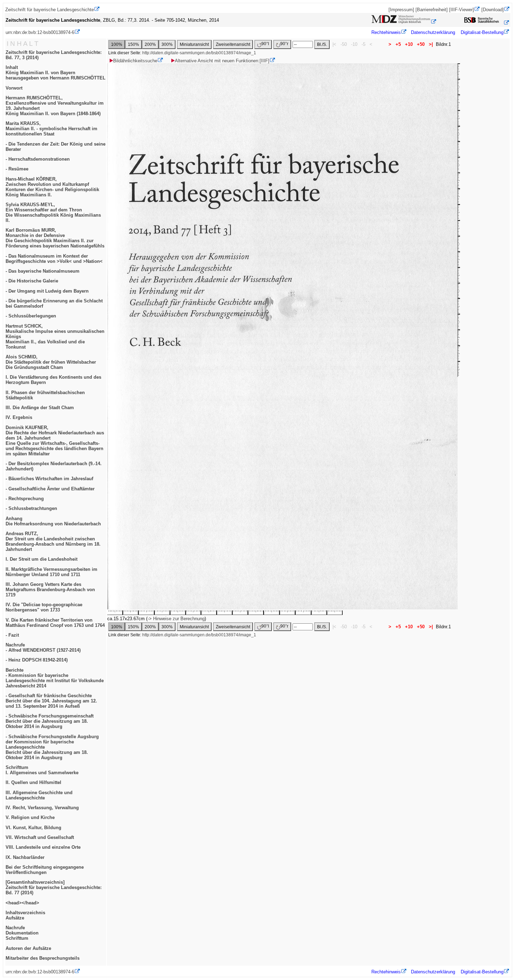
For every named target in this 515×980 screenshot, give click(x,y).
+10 (409, 44)
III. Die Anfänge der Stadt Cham (40, 407)
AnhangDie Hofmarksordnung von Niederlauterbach (53, 521)
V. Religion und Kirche (30, 817)
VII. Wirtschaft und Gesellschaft (40, 837)
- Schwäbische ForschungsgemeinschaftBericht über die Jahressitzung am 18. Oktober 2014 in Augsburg (50, 721)
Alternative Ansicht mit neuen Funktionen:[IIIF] (222, 60)
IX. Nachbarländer (25, 857)
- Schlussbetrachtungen (31, 508)
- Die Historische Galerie (32, 281)
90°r (284, 43)
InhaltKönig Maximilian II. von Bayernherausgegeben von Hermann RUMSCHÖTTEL (55, 72)
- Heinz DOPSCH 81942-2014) (37, 660)
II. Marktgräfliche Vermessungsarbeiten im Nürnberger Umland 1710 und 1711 (51, 572)
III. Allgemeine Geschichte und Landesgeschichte (39, 795)
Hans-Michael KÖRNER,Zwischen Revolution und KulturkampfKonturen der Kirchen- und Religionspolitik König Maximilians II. (52, 186)
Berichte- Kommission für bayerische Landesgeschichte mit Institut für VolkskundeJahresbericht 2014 (55, 677)
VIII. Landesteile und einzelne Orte (43, 847)
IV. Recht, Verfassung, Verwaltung (42, 807)
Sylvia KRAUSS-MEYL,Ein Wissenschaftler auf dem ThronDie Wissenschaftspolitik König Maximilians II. (53, 212)
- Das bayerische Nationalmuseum (43, 271)
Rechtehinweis (386, 32)
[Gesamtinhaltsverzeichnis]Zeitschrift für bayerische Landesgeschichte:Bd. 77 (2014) (54, 887)
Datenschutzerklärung (433, 32)
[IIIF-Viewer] (461, 9)
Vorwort (14, 88)
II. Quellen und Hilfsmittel (33, 782)
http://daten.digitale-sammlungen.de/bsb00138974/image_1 (199, 52)
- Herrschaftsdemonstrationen (38, 159)
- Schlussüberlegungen (31, 315)
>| (430, 44)
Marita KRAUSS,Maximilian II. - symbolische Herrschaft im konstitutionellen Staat (51, 128)
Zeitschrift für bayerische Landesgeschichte (49, 9)
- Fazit (12, 635)
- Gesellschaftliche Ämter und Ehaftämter (50, 488)
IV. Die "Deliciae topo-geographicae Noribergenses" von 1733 (44, 607)
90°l (265, 43)
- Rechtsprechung (25, 498)
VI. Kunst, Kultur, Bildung (33, 827)
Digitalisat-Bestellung (482, 32)
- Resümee (17, 169)
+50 (421, 44)
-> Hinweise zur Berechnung (176, 618)
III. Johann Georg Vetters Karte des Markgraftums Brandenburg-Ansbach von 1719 (50, 589)
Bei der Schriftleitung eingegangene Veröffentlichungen (45, 869)
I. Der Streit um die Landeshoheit (41, 559)
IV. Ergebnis (19, 417)
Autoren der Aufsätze (28, 948)
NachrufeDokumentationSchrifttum (22, 933)
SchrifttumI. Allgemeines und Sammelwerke (42, 770)
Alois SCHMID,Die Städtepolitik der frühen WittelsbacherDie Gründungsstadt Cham (51, 362)
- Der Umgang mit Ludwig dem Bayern (47, 291)
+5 (398, 44)
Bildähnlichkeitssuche (135, 60)
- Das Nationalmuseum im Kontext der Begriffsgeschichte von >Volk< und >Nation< (54, 258)
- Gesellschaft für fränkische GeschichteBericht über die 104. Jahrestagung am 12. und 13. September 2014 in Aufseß (51, 701)
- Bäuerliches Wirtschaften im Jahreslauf (49, 478)
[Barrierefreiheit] (432, 9)
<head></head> (22, 902)
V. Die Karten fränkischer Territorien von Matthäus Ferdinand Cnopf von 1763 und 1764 (55, 622)
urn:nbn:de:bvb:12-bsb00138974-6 (40, 32)
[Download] (492, 9)
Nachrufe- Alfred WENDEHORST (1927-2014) (43, 647)
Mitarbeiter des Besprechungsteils (43, 958)
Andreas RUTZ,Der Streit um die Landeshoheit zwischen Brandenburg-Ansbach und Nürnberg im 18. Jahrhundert (53, 541)
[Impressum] (401, 9)
